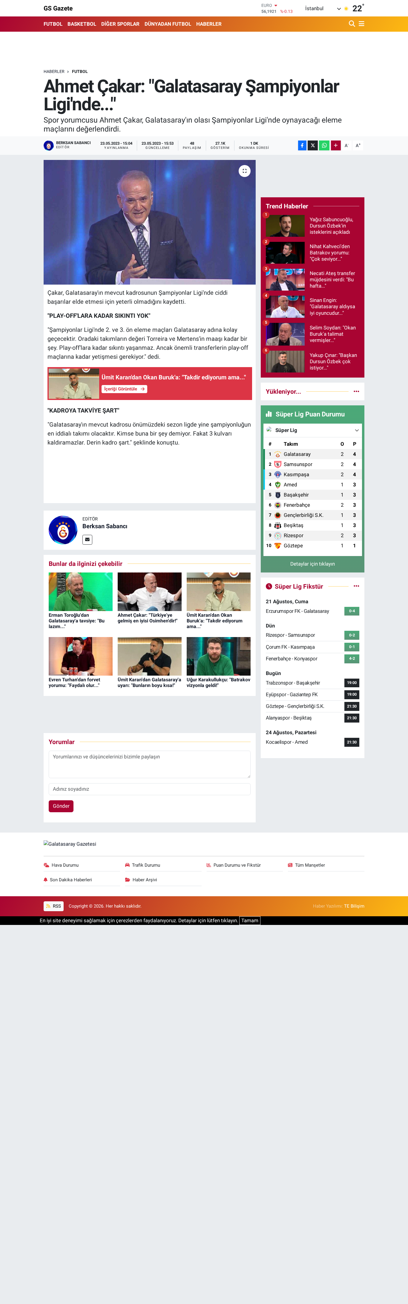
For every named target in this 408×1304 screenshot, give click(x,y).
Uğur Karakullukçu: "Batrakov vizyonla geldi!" (218, 682)
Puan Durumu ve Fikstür (237, 865)
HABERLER (209, 24)
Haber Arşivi (145, 879)
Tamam (249, 920)
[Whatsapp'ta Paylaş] (324, 145)
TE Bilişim (354, 906)
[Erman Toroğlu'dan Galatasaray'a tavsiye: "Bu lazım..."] (81, 591)
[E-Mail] (87, 540)
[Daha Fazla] (336, 145)
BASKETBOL (82, 24)
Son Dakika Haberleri (71, 879)
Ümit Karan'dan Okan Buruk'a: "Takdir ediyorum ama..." (215, 620)
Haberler (54, 71)
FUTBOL (53, 24)
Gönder (61, 806)
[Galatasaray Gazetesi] (70, 844)
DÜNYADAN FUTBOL (168, 24)
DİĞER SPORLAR (120, 24)
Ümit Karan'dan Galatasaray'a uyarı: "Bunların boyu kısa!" (149, 682)
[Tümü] (356, 391)
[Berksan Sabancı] (63, 530)
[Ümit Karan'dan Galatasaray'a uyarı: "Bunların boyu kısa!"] (150, 656)
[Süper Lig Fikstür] (356, 586)
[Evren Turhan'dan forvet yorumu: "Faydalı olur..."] (81, 656)
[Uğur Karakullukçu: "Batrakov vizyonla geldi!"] (219, 656)
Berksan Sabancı (104, 526)
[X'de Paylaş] (313, 145)
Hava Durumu (65, 865)
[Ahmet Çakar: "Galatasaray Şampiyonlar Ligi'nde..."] (150, 222)
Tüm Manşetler (310, 865)
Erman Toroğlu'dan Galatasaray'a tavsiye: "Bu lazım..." (77, 620)
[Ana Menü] (360, 24)
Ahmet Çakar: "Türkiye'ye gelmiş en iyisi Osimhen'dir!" (147, 618)
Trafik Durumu (146, 865)
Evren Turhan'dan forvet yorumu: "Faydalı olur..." (74, 682)
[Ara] (352, 24)
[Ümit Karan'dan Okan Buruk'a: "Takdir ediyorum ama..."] (219, 591)
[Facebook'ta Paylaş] (302, 145)
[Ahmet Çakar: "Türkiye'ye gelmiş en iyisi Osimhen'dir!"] (150, 591)
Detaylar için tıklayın (312, 564)
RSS (56, 906)
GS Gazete (58, 8)
